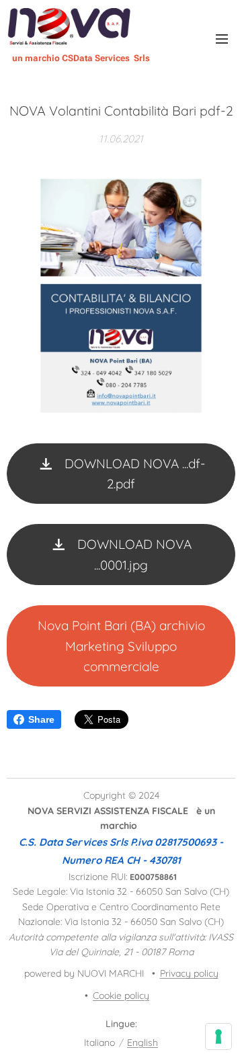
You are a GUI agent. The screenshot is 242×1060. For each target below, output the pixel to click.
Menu (221, 38)
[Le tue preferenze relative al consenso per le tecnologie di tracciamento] (218, 1036)
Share (41, 719)
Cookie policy (121, 995)
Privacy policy (189, 973)
